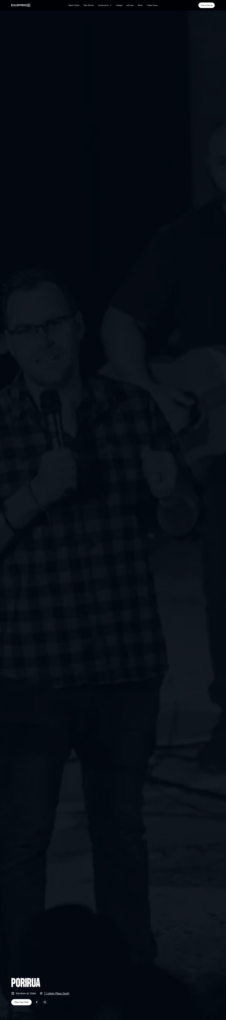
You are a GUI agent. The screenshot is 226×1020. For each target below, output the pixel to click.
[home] (32, 5)
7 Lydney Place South (56, 993)
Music (140, 5)
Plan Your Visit (21, 1002)
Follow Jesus (152, 5)
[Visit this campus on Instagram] (45, 1002)
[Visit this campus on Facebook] (37, 1002)
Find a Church (207, 5)
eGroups (130, 5)
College (119, 5)
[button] (105, 5)
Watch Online (73, 5)
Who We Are (89, 5)
